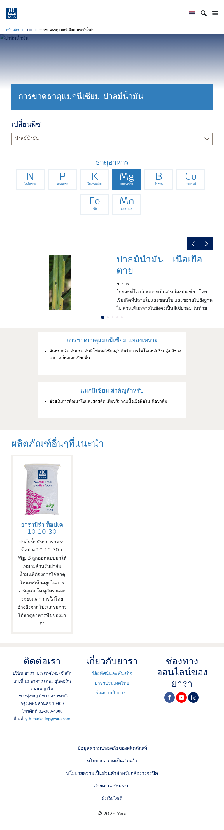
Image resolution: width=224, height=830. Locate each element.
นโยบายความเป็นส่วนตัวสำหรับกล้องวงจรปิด (112, 773)
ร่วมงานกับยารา (112, 693)
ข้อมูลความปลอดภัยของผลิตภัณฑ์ (112, 748)
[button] (193, 243)
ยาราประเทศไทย (112, 683)
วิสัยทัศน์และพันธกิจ (112, 673)
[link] (30, 179)
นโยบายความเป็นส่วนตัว (112, 761)
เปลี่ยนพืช (26, 124)
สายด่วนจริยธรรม (112, 786)
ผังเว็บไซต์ (112, 798)
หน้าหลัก (12, 30)
